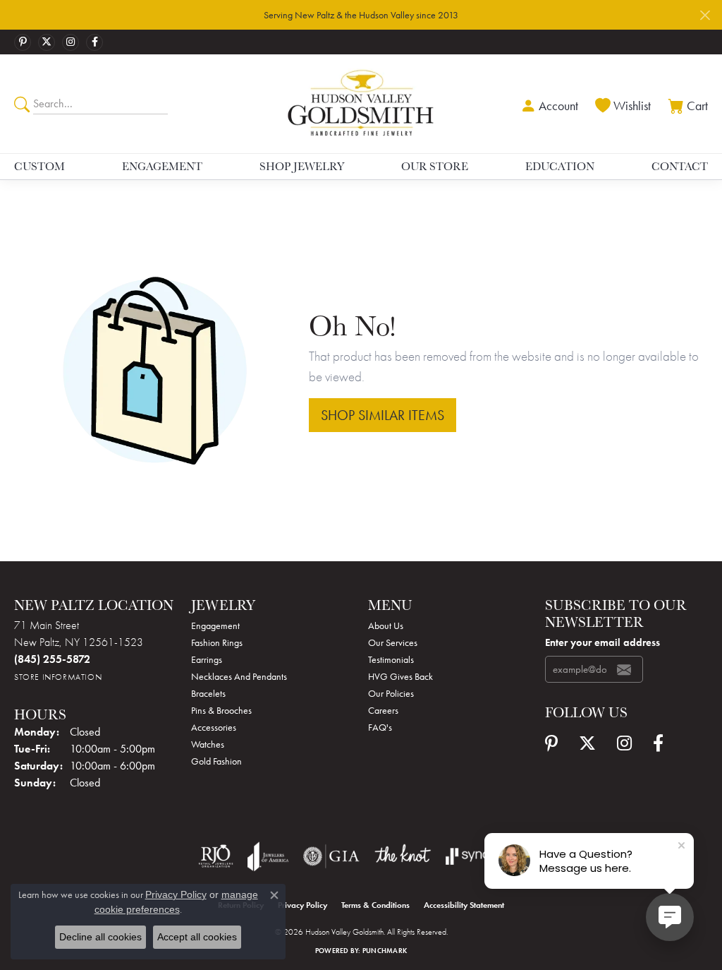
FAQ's (380, 727)
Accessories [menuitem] (213, 727)
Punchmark (384, 950)
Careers (383, 710)
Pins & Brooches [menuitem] (221, 710)
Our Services (392, 642)
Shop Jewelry (301, 166)
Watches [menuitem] (207, 744)
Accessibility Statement (464, 905)
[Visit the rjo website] (215, 856)
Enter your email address (602, 642)
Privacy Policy (302, 905)
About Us (385, 625)
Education (559, 166)
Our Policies (391, 693)
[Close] (705, 15)
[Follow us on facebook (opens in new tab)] (94, 42)
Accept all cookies (197, 936)
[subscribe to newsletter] (624, 669)
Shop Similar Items (382, 415)
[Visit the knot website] (403, 856)
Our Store (434, 166)
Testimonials (391, 659)
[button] (548, 104)
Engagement (162, 166)
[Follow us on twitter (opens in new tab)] (46, 42)
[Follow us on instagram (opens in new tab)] (70, 42)
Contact (679, 166)
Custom (39, 166)
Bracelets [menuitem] (208, 693)
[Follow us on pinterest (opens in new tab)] (22, 42)
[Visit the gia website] (331, 856)
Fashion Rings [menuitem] (217, 642)
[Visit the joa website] (267, 856)
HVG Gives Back (400, 676)
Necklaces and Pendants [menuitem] (239, 676)
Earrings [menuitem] (206, 659)
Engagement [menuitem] (215, 625)
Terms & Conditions (375, 905)
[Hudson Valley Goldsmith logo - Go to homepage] (361, 103)
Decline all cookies (100, 936)
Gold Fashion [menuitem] (216, 761)
